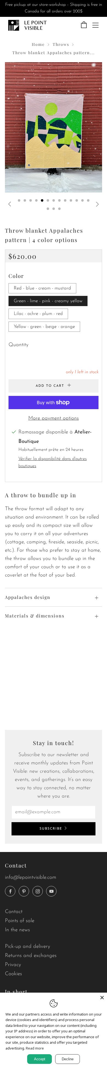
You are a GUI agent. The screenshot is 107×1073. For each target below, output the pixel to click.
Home (38, 44)
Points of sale (19, 921)
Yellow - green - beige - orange (44, 326)
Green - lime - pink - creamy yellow (48, 301)
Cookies (13, 974)
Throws (61, 44)
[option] (53, 127)
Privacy (13, 964)
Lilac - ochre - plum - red (38, 313)
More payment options (53, 418)
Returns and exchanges (31, 955)
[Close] (102, 997)
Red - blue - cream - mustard (42, 288)
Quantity (19, 345)
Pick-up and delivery (27, 946)
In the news (17, 930)
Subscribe (51, 828)
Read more (35, 1048)
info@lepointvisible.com (30, 877)
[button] (19, 200)
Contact (13, 911)
